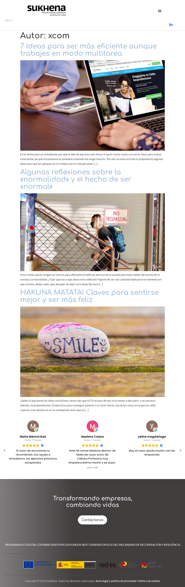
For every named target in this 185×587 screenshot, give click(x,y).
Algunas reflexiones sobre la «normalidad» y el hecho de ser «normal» (75, 179)
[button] (159, 11)
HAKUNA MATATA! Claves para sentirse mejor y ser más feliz (89, 296)
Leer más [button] (92, 467)
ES (6, 20)
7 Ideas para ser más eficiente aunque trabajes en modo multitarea (88, 49)
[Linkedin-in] (171, 25)
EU (11, 20)
